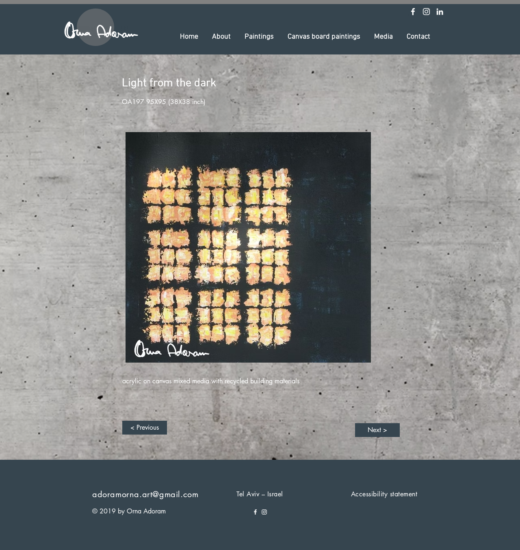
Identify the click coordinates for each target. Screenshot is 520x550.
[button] (221, 36)
